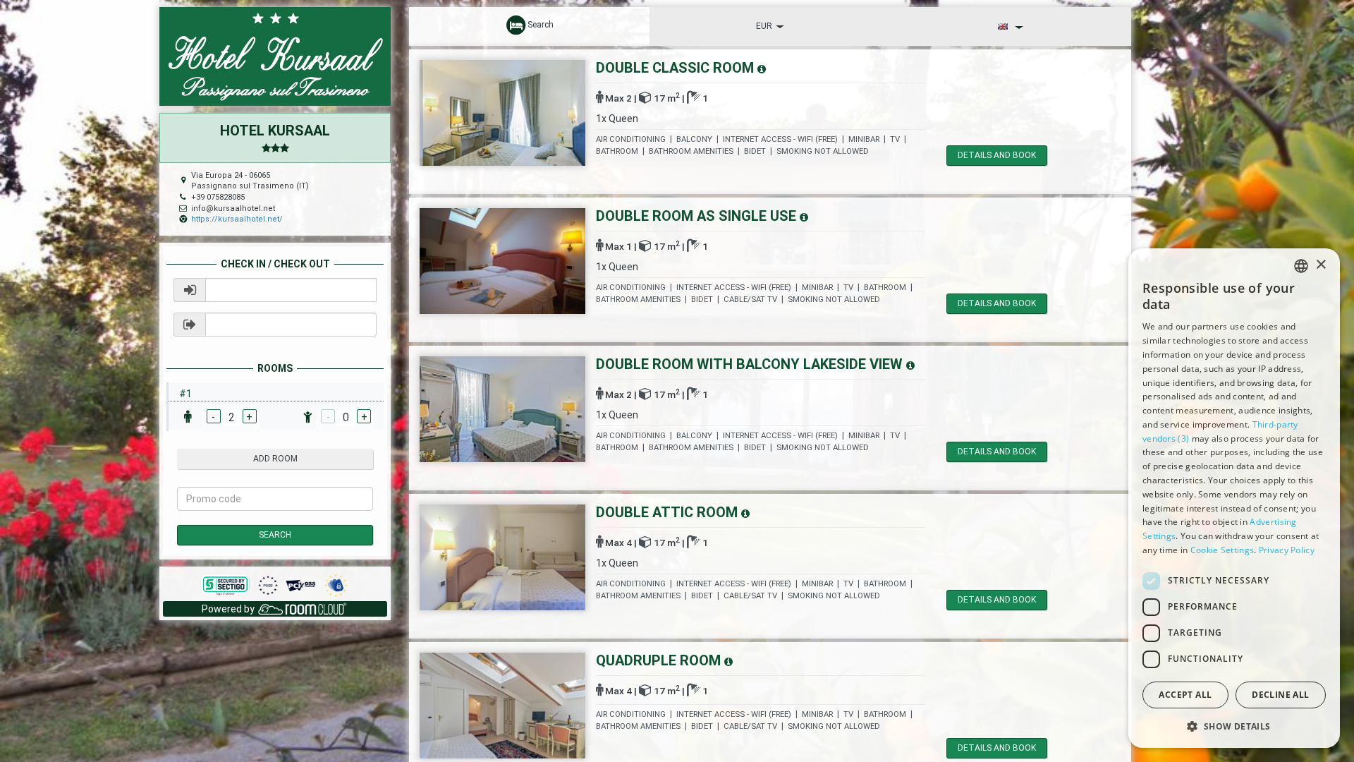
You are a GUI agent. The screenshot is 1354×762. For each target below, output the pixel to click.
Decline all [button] (1280, 695)
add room (275, 459)
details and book (997, 155)
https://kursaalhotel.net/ (237, 219)
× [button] (1320, 265)
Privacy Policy (1287, 550)
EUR (764, 26)
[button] (1234, 726)
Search (275, 535)
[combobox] (1301, 266)
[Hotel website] (275, 55)
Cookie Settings (1222, 550)
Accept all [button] (1185, 695)
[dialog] (1234, 498)
